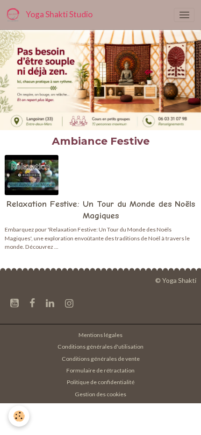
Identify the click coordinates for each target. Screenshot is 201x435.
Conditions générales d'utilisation (100, 346)
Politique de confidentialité (101, 382)
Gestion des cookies (100, 394)
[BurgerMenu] (184, 15)
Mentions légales (100, 334)
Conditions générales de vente (101, 358)
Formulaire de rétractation (100, 370)
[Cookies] (18, 416)
